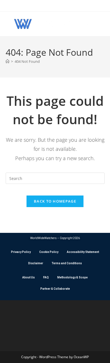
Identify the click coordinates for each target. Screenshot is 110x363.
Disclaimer (35, 263)
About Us (28, 277)
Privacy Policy (21, 252)
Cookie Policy (48, 252)
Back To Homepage (55, 201)
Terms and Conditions (67, 263)
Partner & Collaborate (55, 288)
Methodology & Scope (72, 277)
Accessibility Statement (83, 252)
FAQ (46, 277)
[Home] (7, 61)
